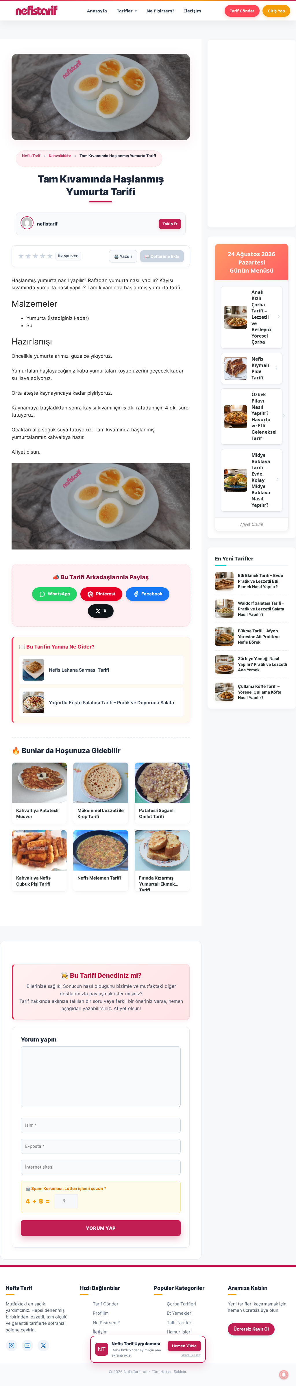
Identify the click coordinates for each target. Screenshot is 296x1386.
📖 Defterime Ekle (162, 256)
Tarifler (125, 11)
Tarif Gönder (242, 11)
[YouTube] (27, 1345)
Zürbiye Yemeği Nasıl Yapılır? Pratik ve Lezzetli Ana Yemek (262, 664)
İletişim (192, 11)
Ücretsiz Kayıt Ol (251, 1329)
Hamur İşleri (179, 1332)
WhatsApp (59, 594)
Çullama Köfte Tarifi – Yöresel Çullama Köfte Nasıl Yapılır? (259, 692)
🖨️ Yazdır (123, 256)
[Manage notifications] (283, 1374)
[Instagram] (11, 1345)
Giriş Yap (276, 11)
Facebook (151, 594)
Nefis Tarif (31, 155)
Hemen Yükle (184, 1346)
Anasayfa (97, 11)
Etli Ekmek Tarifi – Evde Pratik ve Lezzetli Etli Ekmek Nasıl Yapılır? (260, 581)
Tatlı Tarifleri (180, 1322)
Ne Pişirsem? (160, 11)
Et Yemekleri (180, 1313)
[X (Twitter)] (43, 1345)
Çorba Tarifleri (181, 1304)
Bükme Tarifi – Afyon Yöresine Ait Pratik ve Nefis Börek (259, 636)
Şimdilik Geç (191, 1355)
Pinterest (105, 594)
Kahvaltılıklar (60, 155)
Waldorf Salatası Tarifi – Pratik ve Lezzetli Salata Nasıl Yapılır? (261, 609)
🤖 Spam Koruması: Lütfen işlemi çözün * (65, 1188)
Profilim (101, 1313)
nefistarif (47, 224)
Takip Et (169, 223)
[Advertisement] (251, 133)
